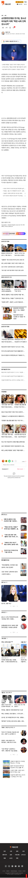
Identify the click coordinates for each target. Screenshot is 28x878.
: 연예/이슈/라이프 (7, 727)
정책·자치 (4, 855)
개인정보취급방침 (14, 871)
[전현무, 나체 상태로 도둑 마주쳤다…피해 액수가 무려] (24, 741)
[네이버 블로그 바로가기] (22, 866)
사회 (2, 15)
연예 (17, 858)
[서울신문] (6, 3)
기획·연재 (3, 638)
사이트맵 (19, 871)
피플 (5, 858)
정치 (5, 851)
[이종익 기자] (3, 33)
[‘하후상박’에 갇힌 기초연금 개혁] (24, 618)
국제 (23, 851)
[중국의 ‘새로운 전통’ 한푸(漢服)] (24, 626)
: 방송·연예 (5, 692)
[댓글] (13, 27)
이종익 (6, 32)
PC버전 (24, 871)
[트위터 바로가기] (9, 866)
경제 (17, 851)
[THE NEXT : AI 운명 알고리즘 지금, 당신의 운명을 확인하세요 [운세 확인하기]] (14, 234)
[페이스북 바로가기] (6, 866)
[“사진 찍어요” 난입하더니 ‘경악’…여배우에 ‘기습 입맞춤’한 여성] (24, 750)
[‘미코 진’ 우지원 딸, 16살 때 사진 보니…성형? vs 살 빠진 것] (24, 733)
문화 (11, 855)
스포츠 (10, 858)
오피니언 (3, 612)
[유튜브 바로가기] (12, 866)
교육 (5, 15)
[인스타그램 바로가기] (15, 866)
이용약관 (7, 871)
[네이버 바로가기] (19, 866)
